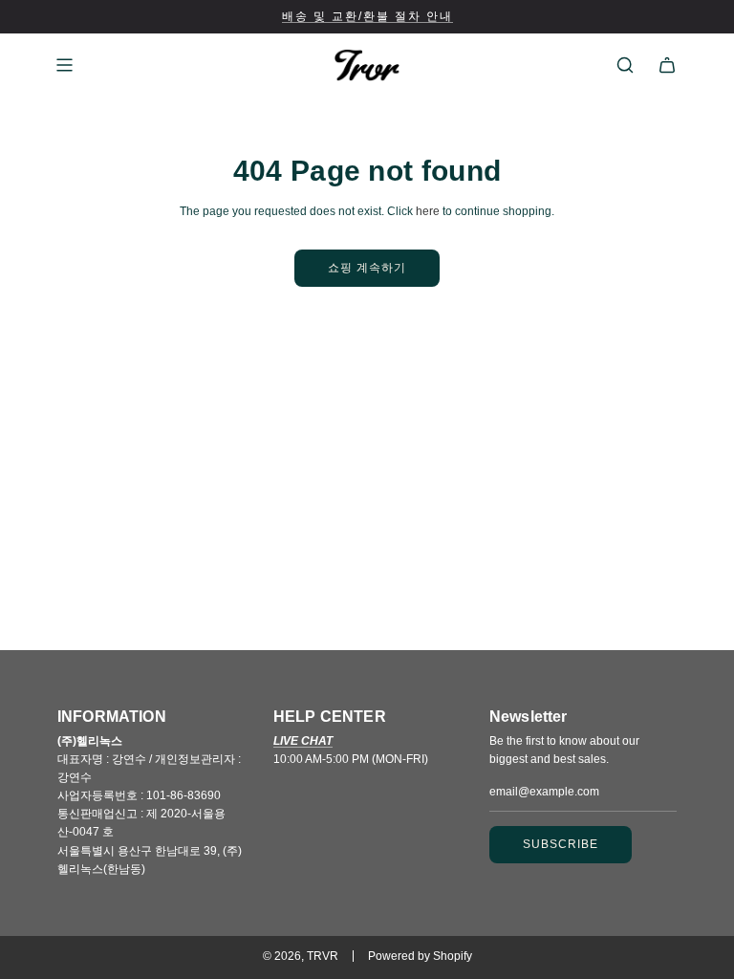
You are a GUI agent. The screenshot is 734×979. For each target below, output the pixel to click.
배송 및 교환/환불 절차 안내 (367, 16)
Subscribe (560, 844)
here (428, 211)
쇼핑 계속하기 (367, 267)
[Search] (625, 65)
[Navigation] (64, 65)
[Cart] (667, 65)
